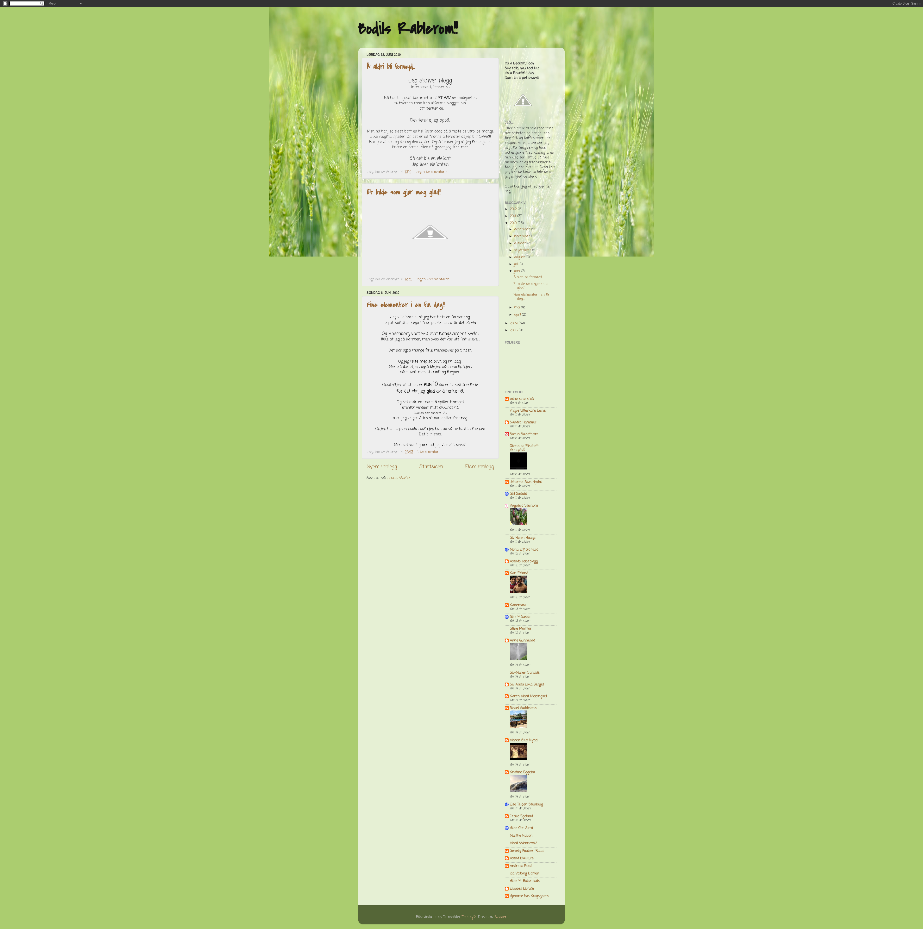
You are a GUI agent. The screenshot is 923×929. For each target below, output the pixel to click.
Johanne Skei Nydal (526, 482)
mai (517, 307)
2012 (514, 209)
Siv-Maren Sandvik (525, 672)
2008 (514, 330)
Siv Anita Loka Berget (527, 684)
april (518, 314)
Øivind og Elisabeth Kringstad (524, 447)
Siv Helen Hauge (523, 537)
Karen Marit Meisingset (528, 696)
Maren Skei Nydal (524, 740)
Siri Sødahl (518, 493)
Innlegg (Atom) (398, 477)
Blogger (500, 917)
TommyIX (469, 917)
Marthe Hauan (521, 835)
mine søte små (522, 399)
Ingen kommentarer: (432, 172)
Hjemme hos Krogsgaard (529, 896)
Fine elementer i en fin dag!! (406, 305)
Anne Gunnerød (522, 640)
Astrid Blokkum (522, 858)
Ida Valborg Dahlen (524, 873)
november (522, 236)
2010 (514, 223)
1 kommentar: (429, 452)
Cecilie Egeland (521, 816)
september (523, 250)
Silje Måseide (520, 617)
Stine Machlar (520, 628)
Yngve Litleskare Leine (528, 410)
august (520, 257)
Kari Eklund (519, 573)
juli (517, 264)
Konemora (518, 605)
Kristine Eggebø (522, 772)
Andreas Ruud (521, 866)
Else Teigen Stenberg (526, 804)
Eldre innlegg (479, 467)
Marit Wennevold (523, 843)
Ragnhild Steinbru (524, 505)
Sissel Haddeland (523, 708)
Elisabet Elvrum (522, 888)
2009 (514, 323)
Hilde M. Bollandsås (525, 881)
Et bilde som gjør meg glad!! (404, 192)
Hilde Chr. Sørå (521, 828)
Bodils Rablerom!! (408, 28)
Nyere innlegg (382, 467)
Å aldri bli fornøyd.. (391, 66)
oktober (520, 243)
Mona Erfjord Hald (524, 549)
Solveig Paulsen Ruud (526, 851)
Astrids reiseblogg (524, 561)
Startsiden (431, 467)
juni (517, 271)
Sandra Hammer (523, 422)
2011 (513, 216)
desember (522, 229)
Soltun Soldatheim (524, 434)
